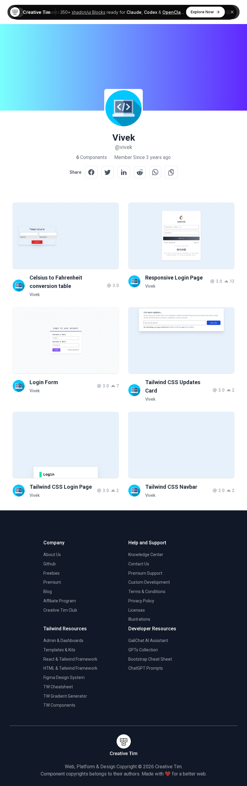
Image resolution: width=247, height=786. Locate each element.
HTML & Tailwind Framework (70, 668)
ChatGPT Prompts (145, 668)
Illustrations (139, 619)
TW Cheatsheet (58, 686)
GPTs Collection (143, 649)
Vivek (35, 294)
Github (49, 563)
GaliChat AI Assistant (148, 640)
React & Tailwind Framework (70, 659)
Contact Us (138, 563)
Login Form (44, 382)
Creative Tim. (169, 766)
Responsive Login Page (174, 277)
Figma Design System (64, 677)
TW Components (59, 705)
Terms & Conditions (146, 591)
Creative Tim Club (60, 610)
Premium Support (145, 573)
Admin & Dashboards (63, 640)
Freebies (51, 573)
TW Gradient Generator (65, 696)
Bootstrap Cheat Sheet (150, 659)
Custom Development (149, 582)
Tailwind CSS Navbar (171, 487)
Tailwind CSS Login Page (61, 487)
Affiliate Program (59, 600)
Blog (47, 591)
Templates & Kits (59, 649)
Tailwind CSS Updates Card (172, 386)
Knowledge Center (145, 554)
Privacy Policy (141, 600)
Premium (52, 582)
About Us (52, 554)
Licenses (136, 610)
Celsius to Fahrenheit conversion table (56, 281)
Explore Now (202, 11)
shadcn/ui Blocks (88, 12)
